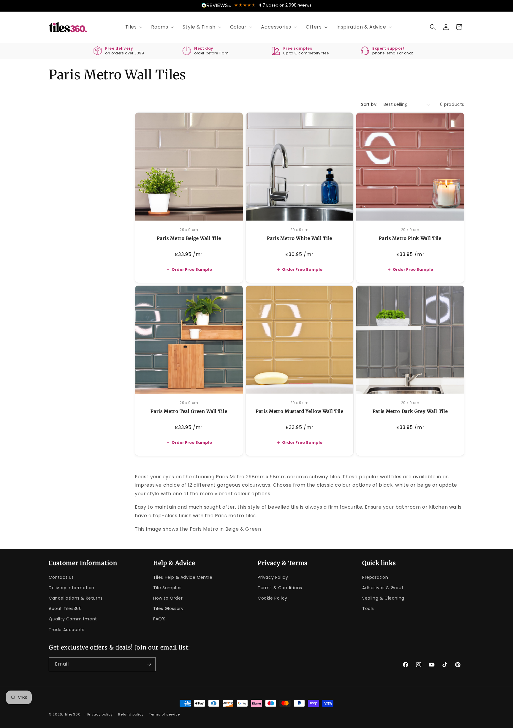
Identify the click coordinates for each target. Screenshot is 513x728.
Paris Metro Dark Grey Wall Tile (410, 411)
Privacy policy (100, 714)
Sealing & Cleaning (383, 598)
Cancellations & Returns (76, 598)
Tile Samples (167, 588)
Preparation (375, 577)
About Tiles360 (65, 608)
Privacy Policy (273, 577)
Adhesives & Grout (382, 588)
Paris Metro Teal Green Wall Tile (189, 411)
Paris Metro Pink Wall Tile (410, 238)
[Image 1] (186, 212)
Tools (368, 608)
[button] (132, 27)
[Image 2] (191, 213)
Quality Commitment (73, 619)
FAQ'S (159, 619)
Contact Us (61, 577)
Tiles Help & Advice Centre (183, 577)
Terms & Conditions (280, 588)
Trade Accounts (66, 630)
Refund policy (130, 714)
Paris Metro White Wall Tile (299, 238)
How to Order (168, 598)
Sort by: (369, 104)
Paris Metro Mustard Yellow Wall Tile (299, 411)
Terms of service (164, 714)
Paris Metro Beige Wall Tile (189, 238)
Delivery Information (71, 588)
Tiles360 (72, 714)
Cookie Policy (272, 598)
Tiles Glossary (168, 608)
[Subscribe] (148, 664)
